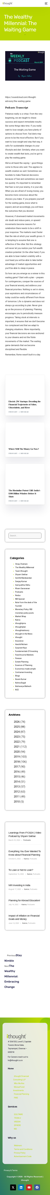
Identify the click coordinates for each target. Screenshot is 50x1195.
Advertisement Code (22, 1156)
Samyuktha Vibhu (22, 585)
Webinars (18, 1145)
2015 (17, 776)
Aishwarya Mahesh (23, 686)
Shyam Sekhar (35, 428)
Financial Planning (21, 1094)
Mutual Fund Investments (18, 1088)
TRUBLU (17, 1118)
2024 (17, 731)
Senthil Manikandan (25, 380)
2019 (17, 756)
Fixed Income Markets (24, 655)
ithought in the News (23, 634)
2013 (17, 786)
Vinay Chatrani (21, 564)
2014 (17, 781)
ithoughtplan (20, 627)
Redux (18, 595)
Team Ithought (21, 571)
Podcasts (19, 592)
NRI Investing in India (19, 885)
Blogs (12, 380)
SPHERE (17, 1125)
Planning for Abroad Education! (24, 900)
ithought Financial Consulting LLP (21, 1078)
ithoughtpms (20, 623)
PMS (16, 1098)
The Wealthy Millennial (24, 567)
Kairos (17, 620)
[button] (41, 3)
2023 (17, 736)
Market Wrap (22, 428)
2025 (17, 726)
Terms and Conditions (23, 1149)
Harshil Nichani (21, 644)
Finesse (18, 658)
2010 (17, 801)
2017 (17, 766)
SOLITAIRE (18, 1114)
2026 (17, 721)
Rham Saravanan (22, 588)
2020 (17, 751)
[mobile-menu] (45, 3)
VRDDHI (17, 1122)
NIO (15, 1129)
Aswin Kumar (20, 679)
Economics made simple (25, 669)
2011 (17, 796)
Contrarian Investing (23, 672)
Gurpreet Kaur (21, 648)
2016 (17, 771)
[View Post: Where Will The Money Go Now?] (25, 433)
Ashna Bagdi (20, 683)
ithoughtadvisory (22, 630)
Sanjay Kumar (21, 581)
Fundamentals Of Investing (26, 651)
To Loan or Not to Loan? (21, 870)
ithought (13, 412)
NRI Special (20, 599)
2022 (17, 741)
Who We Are (19, 1083)
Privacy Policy (19, 1153)
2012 (17, 791)
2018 (17, 761)
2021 (17, 746)
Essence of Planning (23, 665)
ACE (17, 690)
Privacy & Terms (10, 1170)
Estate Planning (21, 662)
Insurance (19, 641)
